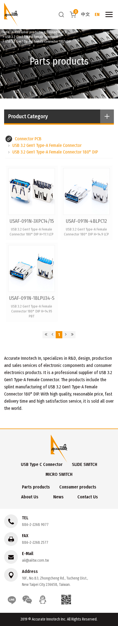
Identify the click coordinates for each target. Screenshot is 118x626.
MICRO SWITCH (59, 474)
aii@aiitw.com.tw (35, 560)
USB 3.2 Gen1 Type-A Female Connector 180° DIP (38, 41)
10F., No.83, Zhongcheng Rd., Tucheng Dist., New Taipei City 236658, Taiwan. (55, 581)
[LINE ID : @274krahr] (11, 599)
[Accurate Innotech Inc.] (11, 14)
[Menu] (109, 14)
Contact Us (87, 496)
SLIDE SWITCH (84, 464)
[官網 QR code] (66, 599)
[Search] (61, 14)
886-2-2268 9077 (35, 524)
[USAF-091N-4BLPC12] (86, 202)
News (58, 496)
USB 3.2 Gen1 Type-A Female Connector (31, 37)
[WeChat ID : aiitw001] (27, 599)
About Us (29, 496)
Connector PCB (56, 32)
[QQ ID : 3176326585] (42, 599)
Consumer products (28, 32)
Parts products (36, 487)
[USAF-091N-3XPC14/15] (31, 202)
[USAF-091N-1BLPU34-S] (31, 282)
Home (5, 32)
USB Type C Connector (42, 464)
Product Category (28, 116)
